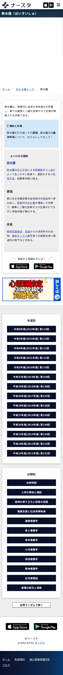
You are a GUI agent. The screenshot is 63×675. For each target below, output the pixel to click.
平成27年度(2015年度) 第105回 (31, 415)
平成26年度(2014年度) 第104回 (31, 424)
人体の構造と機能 (31, 492)
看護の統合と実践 (31, 588)
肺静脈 (39, 170)
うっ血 (49, 170)
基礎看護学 (31, 521)
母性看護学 (31, 559)
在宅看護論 (31, 578)
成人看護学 (31, 530)
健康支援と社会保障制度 (31, 511)
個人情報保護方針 (40, 659)
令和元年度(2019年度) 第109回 (31, 377)
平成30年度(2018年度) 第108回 (31, 386)
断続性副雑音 (14, 231)
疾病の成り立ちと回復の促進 (31, 502)
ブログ (6, 665)
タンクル (40, 643)
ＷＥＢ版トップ (25, 89)
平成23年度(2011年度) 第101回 (31, 453)
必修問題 (31, 482)
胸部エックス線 (21, 236)
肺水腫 (11, 163)
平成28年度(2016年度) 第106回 (31, 405)
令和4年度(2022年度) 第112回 (31, 348)
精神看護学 (31, 568)
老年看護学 (31, 540)
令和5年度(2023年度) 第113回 (31, 338)
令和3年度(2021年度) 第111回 (31, 358)
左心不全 (22, 170)
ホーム (6, 89)
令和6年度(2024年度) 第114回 (31, 329)
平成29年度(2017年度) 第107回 (31, 396)
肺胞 (45, 198)
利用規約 (20, 659)
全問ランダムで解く (31, 605)
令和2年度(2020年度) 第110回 (31, 367)
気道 (27, 231)
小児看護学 (31, 549)
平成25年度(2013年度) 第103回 (31, 434)
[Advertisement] (31, 53)
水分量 (31, 203)
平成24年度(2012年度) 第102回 (31, 443)
